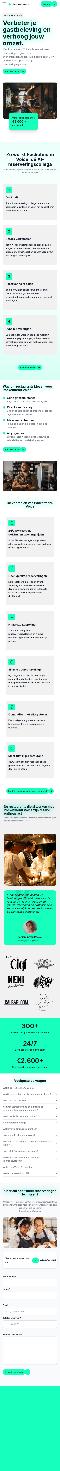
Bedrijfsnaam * (10, 1276)
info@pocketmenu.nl (12, 1396)
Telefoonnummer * (12, 1318)
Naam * (6, 1289)
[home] (19, 4)
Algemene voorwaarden (30, 1460)
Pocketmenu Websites (30, 1211)
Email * (6, 1305)
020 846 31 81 (9, 1399)
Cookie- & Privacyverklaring (30, 1457)
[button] (4, 4)
